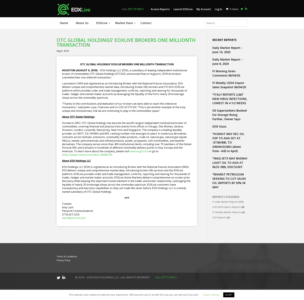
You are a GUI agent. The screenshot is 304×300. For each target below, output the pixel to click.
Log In (218, 9)
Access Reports (160, 9)
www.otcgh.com (139, 151)
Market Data (124, 23)
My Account (203, 9)
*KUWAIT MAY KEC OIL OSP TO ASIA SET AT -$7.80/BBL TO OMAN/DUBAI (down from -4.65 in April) (228, 142)
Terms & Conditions (67, 256)
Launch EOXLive (183, 9)
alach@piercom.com (74, 218)
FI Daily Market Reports (225, 201)
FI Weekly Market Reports (226, 212)
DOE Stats (219, 126)
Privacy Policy (63, 260)
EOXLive (102, 23)
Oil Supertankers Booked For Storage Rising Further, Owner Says (229, 115)
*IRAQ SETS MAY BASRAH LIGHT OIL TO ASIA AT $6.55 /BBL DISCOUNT (229, 162)
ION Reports (219, 217)
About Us (82, 23)
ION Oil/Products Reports (226, 206)
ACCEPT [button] (228, 294)
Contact (146, 23)
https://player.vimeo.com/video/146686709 (87, 154)
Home (64, 23)
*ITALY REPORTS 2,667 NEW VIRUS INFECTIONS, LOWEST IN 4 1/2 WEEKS (229, 99)
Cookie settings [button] (211, 294)
